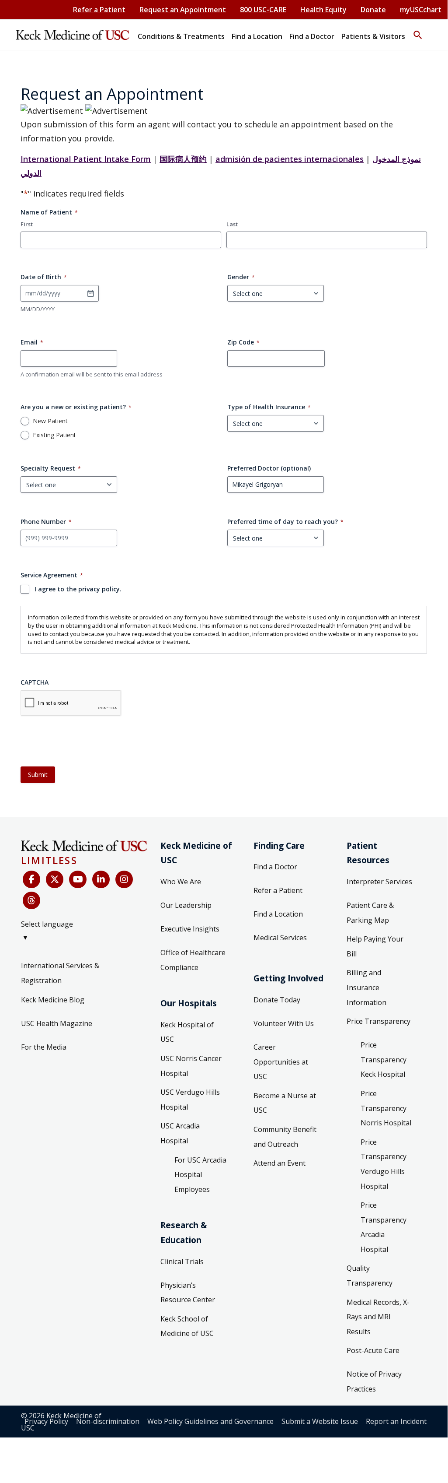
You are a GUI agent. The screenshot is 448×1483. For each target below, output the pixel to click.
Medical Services (280, 937)
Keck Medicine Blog (52, 1000)
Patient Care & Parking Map (370, 912)
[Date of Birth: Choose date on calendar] (90, 293)
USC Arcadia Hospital (180, 1133)
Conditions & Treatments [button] (181, 36)
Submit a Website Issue (319, 1421)
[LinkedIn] (100, 879)
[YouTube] (77, 879)
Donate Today (277, 1000)
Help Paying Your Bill (375, 946)
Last (232, 224)
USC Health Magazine (56, 1023)
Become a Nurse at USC (285, 1103)
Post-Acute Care (373, 1350)
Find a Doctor (275, 867)
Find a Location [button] (257, 36)
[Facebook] (31, 879)
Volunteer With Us (284, 1023)
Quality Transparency (369, 1275)
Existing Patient (54, 435)
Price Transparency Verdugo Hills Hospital (383, 1164)
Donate (373, 9)
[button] (418, 31)
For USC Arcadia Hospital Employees (200, 1174)
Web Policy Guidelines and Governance (210, 1421)
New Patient (50, 421)
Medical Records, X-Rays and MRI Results (378, 1316)
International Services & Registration (60, 973)
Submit (38, 774)
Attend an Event (280, 1163)
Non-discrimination (107, 1421)
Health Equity (323, 9)
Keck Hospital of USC (187, 1032)
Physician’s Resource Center (187, 1292)
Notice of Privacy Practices (374, 1381)
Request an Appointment (182, 9)
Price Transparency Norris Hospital (386, 1108)
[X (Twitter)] (54, 879)
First (27, 224)
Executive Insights (189, 929)
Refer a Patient (99, 9)
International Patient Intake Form (86, 159)
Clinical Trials (182, 1261)
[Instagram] (124, 879)
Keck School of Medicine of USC (187, 1326)
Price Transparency (378, 1021)
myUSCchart (420, 9)
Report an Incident (396, 1421)
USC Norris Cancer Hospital (191, 1066)
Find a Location (278, 914)
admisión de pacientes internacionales (289, 159)
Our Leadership (186, 905)
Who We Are (180, 881)
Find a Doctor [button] (311, 36)
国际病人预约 (183, 159)
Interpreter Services (379, 881)
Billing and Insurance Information (366, 987)
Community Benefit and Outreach (285, 1137)
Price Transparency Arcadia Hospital (383, 1227)
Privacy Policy (46, 1421)
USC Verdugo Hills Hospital (190, 1099)
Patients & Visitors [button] (373, 36)
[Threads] (31, 900)
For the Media (43, 1047)
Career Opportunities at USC (281, 1061)
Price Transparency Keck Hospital (383, 1059)
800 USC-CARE (263, 9)
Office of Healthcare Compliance (193, 960)
